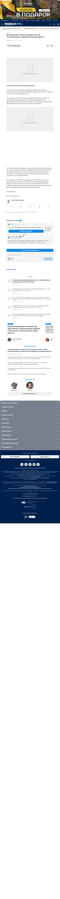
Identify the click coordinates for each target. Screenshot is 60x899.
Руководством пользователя (30, 486)
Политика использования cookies (30, 493)
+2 (47, 246)
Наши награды (6, 427)
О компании (5, 423)
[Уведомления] (54, 24)
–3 (51, 246)
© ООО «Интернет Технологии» (30, 513)
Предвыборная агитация (9, 439)
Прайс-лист (5, 419)
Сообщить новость (8, 407)
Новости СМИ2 (11, 269)
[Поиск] (50, 24)
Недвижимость (5, 20)
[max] (34, 464)
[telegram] (21, 464)
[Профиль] (58, 24)
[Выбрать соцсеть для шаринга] (51, 45)
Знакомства (14, 20)
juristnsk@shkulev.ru (45, 478)
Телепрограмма (35, 20)
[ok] (30, 464)
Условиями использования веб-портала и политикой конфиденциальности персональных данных (30, 488)
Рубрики (4, 411)
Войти (12, 259)
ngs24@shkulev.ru (37, 476)
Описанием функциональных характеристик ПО (30, 487)
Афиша (43, 20)
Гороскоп (49, 20)
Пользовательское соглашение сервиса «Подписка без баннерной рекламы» (30, 498)
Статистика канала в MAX (10, 443)
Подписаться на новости (9, 403)
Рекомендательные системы (30, 496)
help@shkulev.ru (33, 479)
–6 (51, 233)
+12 (47, 233)
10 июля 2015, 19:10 (11, 40)
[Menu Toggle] (2, 24)
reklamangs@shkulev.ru (52, 482)
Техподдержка (6, 435)
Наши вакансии (6, 431)
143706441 (13, 236)
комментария (15, 45)
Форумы (27, 20)
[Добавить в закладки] (47, 45)
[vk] (26, 464)
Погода (21, 20)
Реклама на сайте (7, 415)
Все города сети (7, 447)
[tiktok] (38, 464)
